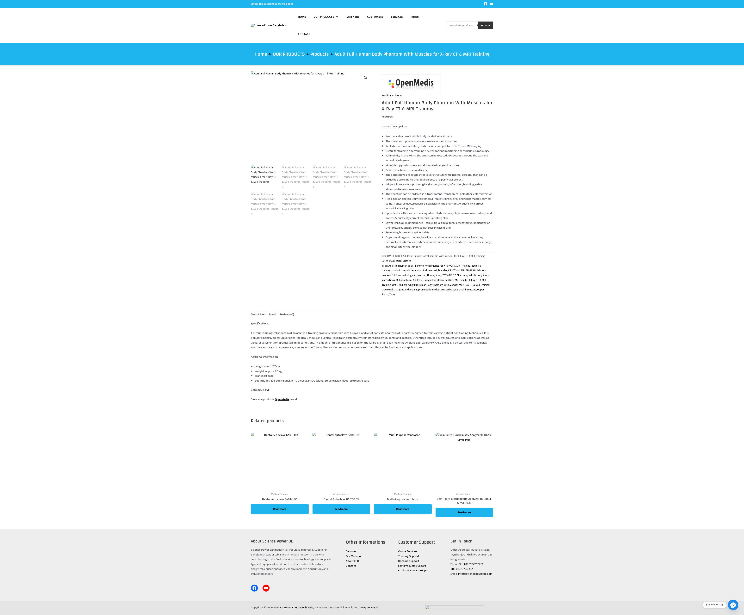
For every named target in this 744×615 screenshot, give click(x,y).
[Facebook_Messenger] (733, 605)
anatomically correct (425, 270)
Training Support (408, 556)
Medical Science (392, 95)
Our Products (324, 17)
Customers (375, 17)
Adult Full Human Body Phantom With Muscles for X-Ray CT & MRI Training (429, 266)
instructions (388, 280)
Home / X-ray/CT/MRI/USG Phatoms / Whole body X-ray (458, 275)
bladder (442, 270)
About (415, 17)
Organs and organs (406, 290)
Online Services (407, 551)
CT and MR (458, 270)
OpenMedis (388, 290)
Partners (352, 17)
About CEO (352, 561)
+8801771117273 (473, 564)
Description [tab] (258, 314)
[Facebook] (485, 4)
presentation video (429, 290)
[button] (336, 16)
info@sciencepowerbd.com (275, 3)
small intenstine (467, 290)
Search (485, 25)
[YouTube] (491, 4)
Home (302, 17)
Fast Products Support (412, 565)
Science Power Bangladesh (290, 607)
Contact (304, 34)
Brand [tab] (272, 314)
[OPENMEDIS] (411, 84)
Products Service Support (414, 570)
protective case (449, 290)
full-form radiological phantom (409, 275)
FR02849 (471, 270)
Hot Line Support (408, 561)
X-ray (392, 294)
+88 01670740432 (461, 569)
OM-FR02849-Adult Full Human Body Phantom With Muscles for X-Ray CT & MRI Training (441, 285)
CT (449, 270)
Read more (279, 509)
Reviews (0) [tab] (287, 314)
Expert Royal (370, 607)
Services (397, 17)
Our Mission (353, 556)
